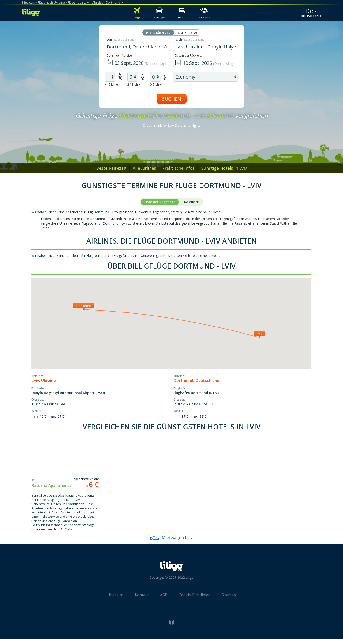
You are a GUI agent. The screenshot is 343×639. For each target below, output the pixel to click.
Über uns (115, 594)
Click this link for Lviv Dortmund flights (171, 125)
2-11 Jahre (134, 84)
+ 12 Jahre (111, 84)
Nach (190, 40)
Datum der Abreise (119, 55)
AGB (164, 594)
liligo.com (28, 2)
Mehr (68, 529)
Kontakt (142, 594)
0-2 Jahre (156, 84)
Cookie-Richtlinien (194, 594)
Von (121, 40)
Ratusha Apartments (51, 485)
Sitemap (229, 594)
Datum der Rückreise (189, 55)
